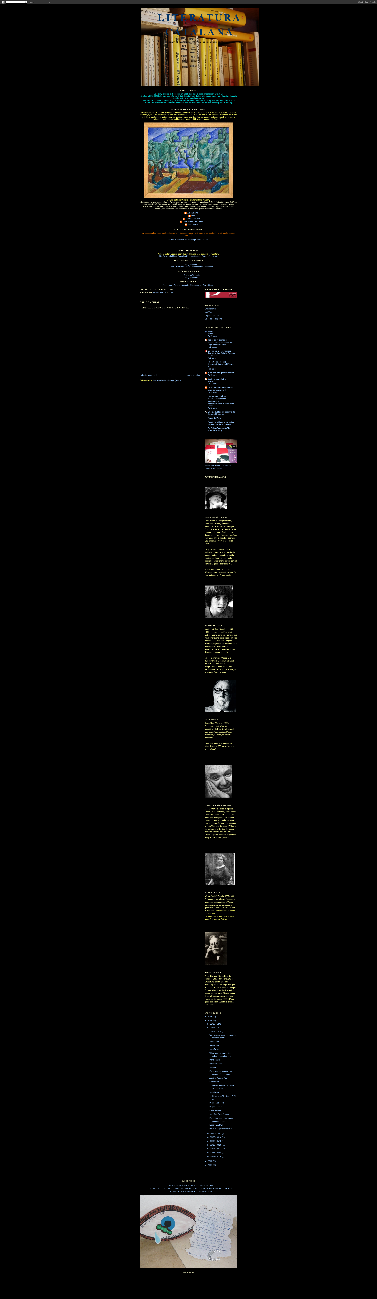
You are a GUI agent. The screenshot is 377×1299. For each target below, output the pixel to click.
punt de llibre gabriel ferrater (221, 373)
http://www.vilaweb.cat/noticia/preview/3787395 (188, 240)
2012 (210, 1020)
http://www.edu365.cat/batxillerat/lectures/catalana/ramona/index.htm (188, 256)
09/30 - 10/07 (216, 1133)
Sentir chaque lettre (217, 379)
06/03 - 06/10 (216, 1137)
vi (208, 367)
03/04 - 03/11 (216, 1149)
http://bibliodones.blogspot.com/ (191, 1191)
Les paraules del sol (217, 396)
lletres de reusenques (217, 340)
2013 (210, 1017)
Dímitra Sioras (215, 1064)
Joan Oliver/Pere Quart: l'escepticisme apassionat (191, 267)
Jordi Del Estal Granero (219, 1114)
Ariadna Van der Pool (218, 1078)
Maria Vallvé (193, 224)
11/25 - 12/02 (216, 1024)
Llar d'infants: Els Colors (193, 222)
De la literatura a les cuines (220, 387)
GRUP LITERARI (193, 219)
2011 (210, 1161)
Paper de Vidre (214, 418)
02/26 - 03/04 (216, 1152)
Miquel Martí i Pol (216, 1103)
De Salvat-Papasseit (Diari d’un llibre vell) (219, 429)
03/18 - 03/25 (216, 1145)
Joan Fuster (214, 1049)
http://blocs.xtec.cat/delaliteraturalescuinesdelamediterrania (191, 1188)
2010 (210, 1165)
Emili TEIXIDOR (216, 1125)
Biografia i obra (191, 264)
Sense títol (214, 1041)
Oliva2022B (212, 356)
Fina (193, 216)
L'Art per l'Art (210, 309)
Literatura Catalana (200, 24)
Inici (170, 375)
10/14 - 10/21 (216, 1028)
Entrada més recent (148, 375)
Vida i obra (167, 285)
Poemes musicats (181, 285)
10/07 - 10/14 (216, 1031)
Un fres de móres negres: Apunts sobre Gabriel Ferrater (221, 352)
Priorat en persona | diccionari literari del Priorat (221, 363)
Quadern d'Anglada (191, 275)
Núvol (210, 331)
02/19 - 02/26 (216, 1156)
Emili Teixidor (215, 1110)
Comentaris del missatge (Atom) (167, 380)
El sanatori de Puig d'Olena (201, 285)
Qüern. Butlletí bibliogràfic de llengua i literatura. (221, 413)
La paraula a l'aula (212, 315)
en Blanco (212, 381)
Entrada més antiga (192, 375)
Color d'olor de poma (213, 319)
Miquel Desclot (215, 1107)
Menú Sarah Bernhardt (217, 390)
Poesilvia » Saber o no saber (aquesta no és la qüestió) (221, 423)
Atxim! (210, 334)
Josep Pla (213, 1067)
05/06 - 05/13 (216, 1141)
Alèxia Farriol (193, 213)
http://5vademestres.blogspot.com (191, 1185)
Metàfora (208, 312)
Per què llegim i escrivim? (220, 1129)
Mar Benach (214, 1060)
